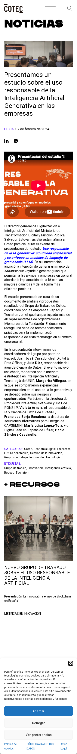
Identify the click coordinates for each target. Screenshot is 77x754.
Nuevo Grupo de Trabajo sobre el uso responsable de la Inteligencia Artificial (37, 575)
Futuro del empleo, (16, 453)
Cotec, (28, 449)
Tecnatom (22, 472)
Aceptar (38, 711)
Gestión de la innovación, (46, 453)
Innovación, (37, 457)
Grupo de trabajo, (16, 468)
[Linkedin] (6, 141)
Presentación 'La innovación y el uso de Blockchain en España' (37, 598)
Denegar (38, 723)
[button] (70, 663)
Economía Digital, (45, 449)
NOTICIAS (33, 24)
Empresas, (64, 449)
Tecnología (53, 457)
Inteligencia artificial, (58, 468)
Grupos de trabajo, (16, 457)
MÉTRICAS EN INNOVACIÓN (22, 614)
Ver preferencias (39, 734)
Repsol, (9, 472)
